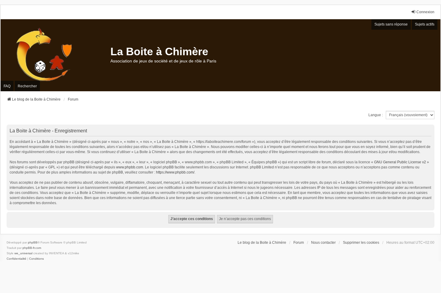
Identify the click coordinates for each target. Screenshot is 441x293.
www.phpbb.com (129, 167)
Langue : (375, 115)
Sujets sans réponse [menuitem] (391, 24)
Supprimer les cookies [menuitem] (361, 242)
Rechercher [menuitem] (27, 86)
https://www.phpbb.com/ (175, 172)
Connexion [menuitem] (425, 12)
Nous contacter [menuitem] (323, 242)
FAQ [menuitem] (7, 86)
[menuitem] (16, 258)
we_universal (23, 253)
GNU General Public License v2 (400, 162)
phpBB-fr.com (31, 247)
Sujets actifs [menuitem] (424, 24)
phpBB (33, 242)
